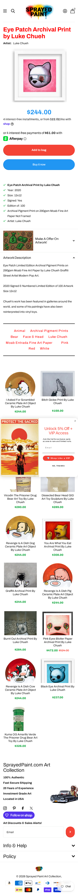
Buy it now (39, 164)
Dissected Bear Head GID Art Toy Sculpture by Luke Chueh (58, 499)
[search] (13, 11)
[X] (31, 808)
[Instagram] (5, 808)
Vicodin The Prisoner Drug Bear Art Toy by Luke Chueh (20, 499)
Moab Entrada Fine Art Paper (29, 342)
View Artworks (5, 11)
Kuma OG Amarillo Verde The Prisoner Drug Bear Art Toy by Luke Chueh (20, 738)
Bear (15, 336)
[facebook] (23, 808)
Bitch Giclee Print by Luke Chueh (58, 401)
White (44, 348)
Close (39, 846)
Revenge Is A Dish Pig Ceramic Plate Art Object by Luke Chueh (57, 594)
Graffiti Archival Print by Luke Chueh (20, 592)
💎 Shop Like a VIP (58, 458)
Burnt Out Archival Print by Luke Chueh (20, 640)
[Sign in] (65, 11)
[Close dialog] (75, 421)
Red (32, 348)
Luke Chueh (20, 43)
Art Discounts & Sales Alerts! (22, 823)
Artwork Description (17, 257)
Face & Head (33, 336)
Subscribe (70, 832)
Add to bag (39, 150)
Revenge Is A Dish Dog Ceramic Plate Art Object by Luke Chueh (20, 546)
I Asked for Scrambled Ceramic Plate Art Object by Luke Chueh (20, 403)
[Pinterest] (14, 808)
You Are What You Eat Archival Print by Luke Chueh (57, 546)
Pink (64, 342)
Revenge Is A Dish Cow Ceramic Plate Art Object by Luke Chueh (20, 690)
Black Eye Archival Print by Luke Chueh (57, 688)
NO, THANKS (58, 466)
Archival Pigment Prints (49, 330)
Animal (20, 330)
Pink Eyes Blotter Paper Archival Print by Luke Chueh (57, 642)
